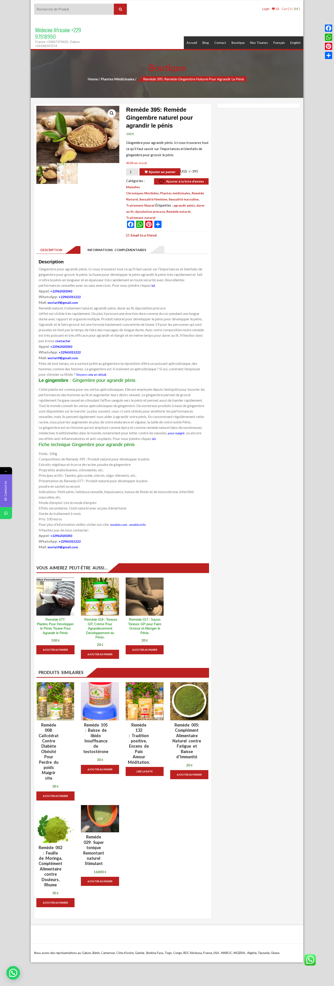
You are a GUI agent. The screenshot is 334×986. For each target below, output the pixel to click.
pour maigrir (176, 433)
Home (93, 79)
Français (279, 42)
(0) (277, 9)
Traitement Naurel (140, 205)
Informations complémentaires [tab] (116, 250)
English (295, 42)
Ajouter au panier (162, 172)
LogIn (265, 9)
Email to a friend (144, 235)
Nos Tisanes (259, 42)
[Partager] (328, 55)
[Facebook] (328, 28)
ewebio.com (118, 524)
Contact (220, 42)
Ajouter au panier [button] (55, 649)
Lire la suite (145, 771)
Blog (205, 42)
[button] (112, 113)
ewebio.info (137, 524)
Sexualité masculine (184, 199)
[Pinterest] (328, 46)
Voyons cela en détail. (91, 374)
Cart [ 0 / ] (291, 9)
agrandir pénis (184, 205)
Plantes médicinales (118, 79)
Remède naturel (178, 211)
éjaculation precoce (150, 211)
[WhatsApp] (328, 37)
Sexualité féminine (153, 199)
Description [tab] (50, 250)
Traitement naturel (140, 218)
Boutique (238, 42)
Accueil (192, 42)
